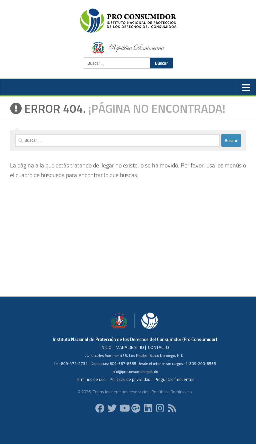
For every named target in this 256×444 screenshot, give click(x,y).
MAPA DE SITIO (130, 347)
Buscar (161, 63)
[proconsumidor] (148, 408)
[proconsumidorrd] (112, 408)
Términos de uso (90, 379)
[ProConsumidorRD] (100, 408)
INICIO (106, 347)
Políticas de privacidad (130, 379)
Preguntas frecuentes (174, 379)
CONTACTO (158, 347)
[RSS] (172, 408)
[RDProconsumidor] (124, 408)
